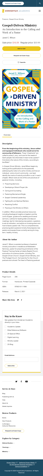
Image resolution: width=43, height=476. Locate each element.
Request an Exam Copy (13, 3)
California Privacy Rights (27, 463)
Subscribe (11, 366)
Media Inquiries (7, 406)
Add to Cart (21, 49)
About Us (5, 403)
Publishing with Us (8, 397)
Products (5, 19)
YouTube (26, 381)
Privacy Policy (11, 463)
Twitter (18, 300)
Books (4, 418)
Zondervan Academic (16, 11)
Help (3, 400)
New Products (6, 421)
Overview (7, 135)
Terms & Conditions (21, 466)
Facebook (21, 300)
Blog (3, 393)
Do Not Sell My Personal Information (21, 464)
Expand (39, 126)
